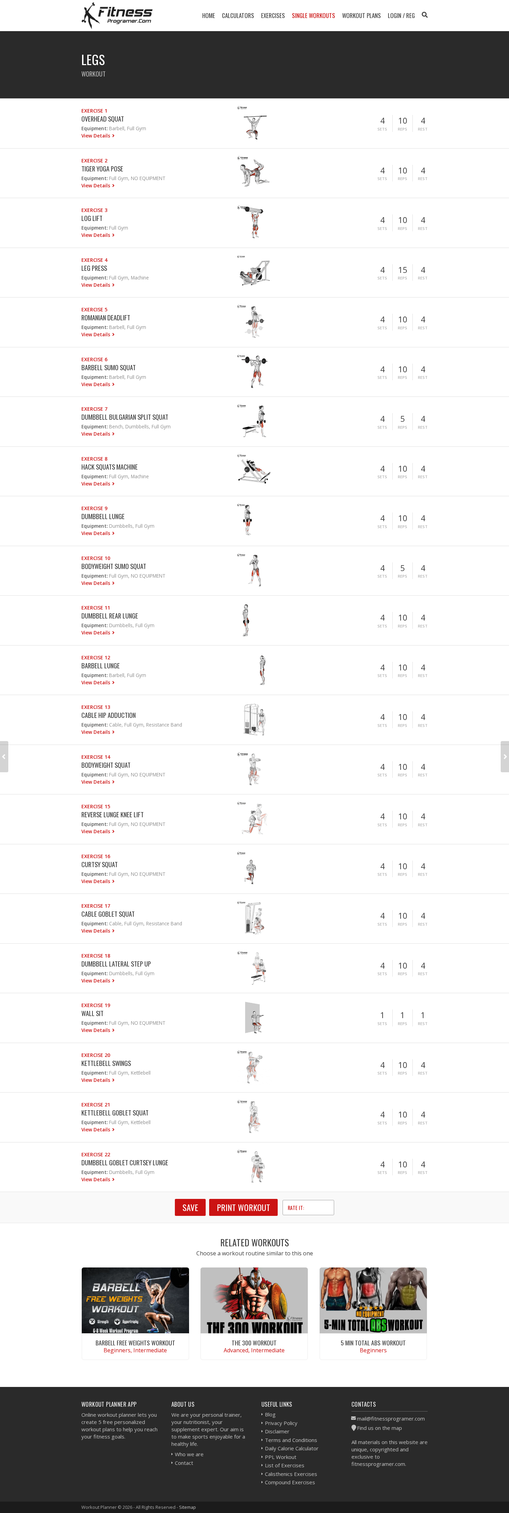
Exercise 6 (94, 359)
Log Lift (91, 218)
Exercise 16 (95, 856)
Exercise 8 (94, 458)
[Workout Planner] (117, 15)
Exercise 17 (95, 905)
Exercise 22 (95, 1154)
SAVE (190, 1207)
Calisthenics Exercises (291, 1473)
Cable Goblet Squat (108, 913)
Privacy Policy (281, 1422)
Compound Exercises (290, 1482)
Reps (402, 129)
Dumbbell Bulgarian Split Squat (124, 416)
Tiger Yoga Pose (102, 168)
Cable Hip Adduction (108, 715)
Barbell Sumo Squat (108, 367)
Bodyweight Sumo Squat (113, 566)
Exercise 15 (95, 806)
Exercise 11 (95, 607)
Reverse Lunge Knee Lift (112, 814)
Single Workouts (313, 15)
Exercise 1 (94, 110)
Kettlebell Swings (106, 1063)
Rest (423, 129)
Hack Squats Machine (109, 466)
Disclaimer (277, 1431)
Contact (184, 1462)
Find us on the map (379, 1427)
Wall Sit (92, 1013)
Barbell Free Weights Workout (135, 1342)
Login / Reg (401, 15)
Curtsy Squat (99, 864)
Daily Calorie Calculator (292, 1448)
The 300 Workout (254, 1342)
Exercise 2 (94, 160)
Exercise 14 (95, 757)
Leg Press (94, 268)
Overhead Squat (102, 118)
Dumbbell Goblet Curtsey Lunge (124, 1162)
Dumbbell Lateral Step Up (116, 963)
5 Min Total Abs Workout (373, 1342)
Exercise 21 (95, 1104)
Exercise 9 (94, 508)
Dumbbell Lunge (103, 516)
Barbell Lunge (100, 665)
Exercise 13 (95, 707)
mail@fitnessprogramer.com (391, 1418)
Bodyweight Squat (106, 764)
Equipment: (94, 128)
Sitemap (187, 1507)
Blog (270, 1414)
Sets (382, 129)
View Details (96, 135)
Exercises (273, 15)
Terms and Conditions (291, 1439)
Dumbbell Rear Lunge (109, 615)
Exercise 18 (95, 955)
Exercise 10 (95, 558)
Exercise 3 (94, 210)
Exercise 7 (94, 409)
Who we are (189, 1454)
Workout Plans (361, 15)
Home (208, 15)
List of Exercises (284, 1465)
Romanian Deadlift (105, 317)
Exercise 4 (94, 260)
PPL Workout (280, 1456)
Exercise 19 (95, 1005)
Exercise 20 (95, 1055)
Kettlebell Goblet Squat (115, 1112)
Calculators (238, 15)
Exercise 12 (95, 657)
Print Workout (243, 1207)
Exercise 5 (94, 309)
